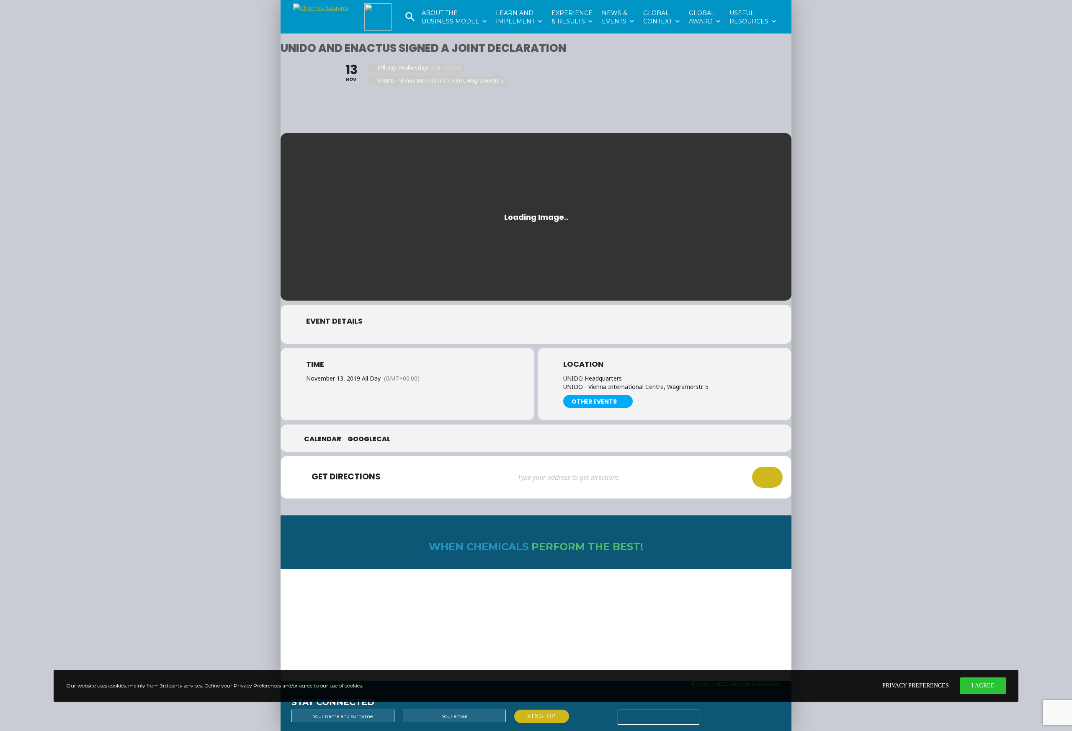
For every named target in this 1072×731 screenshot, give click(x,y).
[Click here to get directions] (767, 477)
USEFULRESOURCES (753, 4)
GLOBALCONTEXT (662, 4)
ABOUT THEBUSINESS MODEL (454, 4)
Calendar (322, 439)
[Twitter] (709, 715)
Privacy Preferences (915, 685)
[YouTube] (748, 715)
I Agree (983, 685)
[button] (410, 19)
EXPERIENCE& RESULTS (572, 4)
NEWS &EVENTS (618, 4)
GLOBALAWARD (705, 4)
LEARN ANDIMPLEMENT (519, 4)
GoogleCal (369, 439)
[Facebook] (728, 715)
